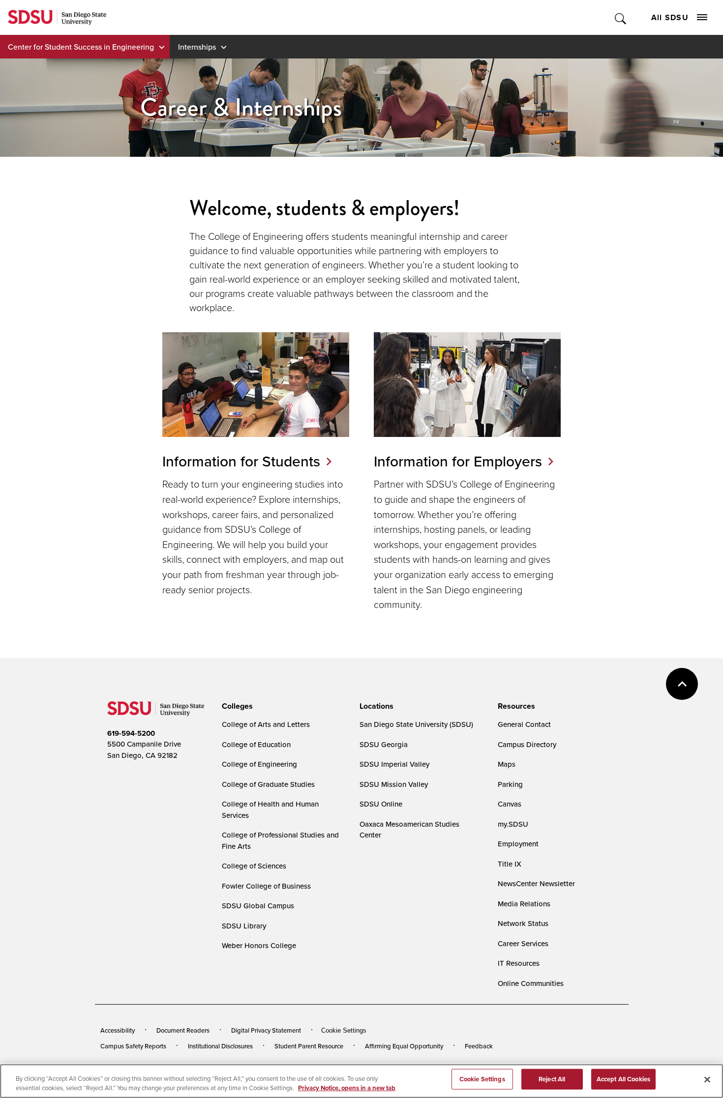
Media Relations (524, 903)
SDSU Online (381, 804)
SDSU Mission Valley (394, 784)
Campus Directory (527, 744)
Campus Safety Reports (133, 1045)
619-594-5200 (131, 733)
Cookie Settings (343, 1030)
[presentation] (236, 706)
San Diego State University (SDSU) (416, 724)
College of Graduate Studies (268, 784)
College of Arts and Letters (266, 724)
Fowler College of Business (266, 886)
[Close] (707, 1080)
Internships (197, 46)
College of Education (256, 744)
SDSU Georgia (384, 744)
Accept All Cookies (623, 1079)
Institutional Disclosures (220, 1045)
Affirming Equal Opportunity (404, 1045)
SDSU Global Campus (258, 905)
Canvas (509, 804)
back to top (682, 684)
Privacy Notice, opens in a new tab (346, 1088)
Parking (510, 784)
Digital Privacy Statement (266, 1030)
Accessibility (117, 1030)
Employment (518, 843)
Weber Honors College (259, 945)
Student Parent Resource (308, 1045)
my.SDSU (513, 824)
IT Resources (519, 963)
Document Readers (183, 1030)
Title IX (509, 864)
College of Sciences (254, 866)
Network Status (523, 923)
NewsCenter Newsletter (536, 883)
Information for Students (241, 461)
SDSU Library (244, 926)
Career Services (523, 943)
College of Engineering (259, 764)
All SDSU (670, 17)
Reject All (552, 1079)
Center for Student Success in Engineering (81, 46)
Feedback (479, 1045)
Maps (506, 764)
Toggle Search (620, 17)
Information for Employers (458, 461)
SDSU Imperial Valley (394, 764)
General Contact (524, 724)
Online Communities (531, 983)
